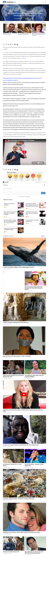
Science (24, 10)
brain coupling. (23, 58)
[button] (45, 2)
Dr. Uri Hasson (6, 52)
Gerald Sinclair (19, 18)
